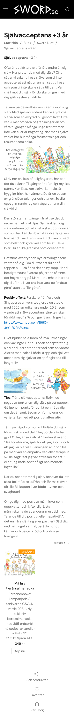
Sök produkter (37, 680)
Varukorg (37, 710)
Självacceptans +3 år (20, 48)
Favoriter (37, 695)
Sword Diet (45, 43)
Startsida (11, 43)
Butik (27, 43)
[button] (37, 9)
